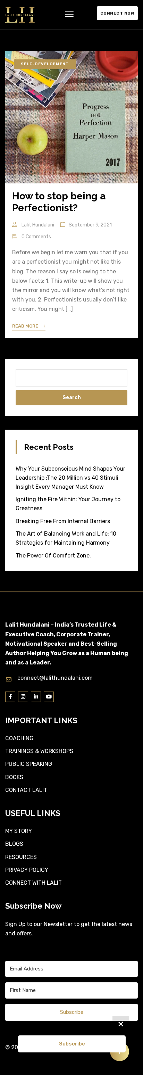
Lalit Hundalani (37, 225)
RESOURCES (21, 857)
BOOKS (14, 777)
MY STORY (18, 831)
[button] (69, 14)
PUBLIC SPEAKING (28, 764)
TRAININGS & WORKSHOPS (39, 751)
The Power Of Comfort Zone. (53, 555)
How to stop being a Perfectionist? (59, 202)
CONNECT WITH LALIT (33, 882)
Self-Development (45, 64)
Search (71, 397)
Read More (25, 326)
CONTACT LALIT (26, 790)
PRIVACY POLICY (26, 870)
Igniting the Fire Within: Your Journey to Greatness (68, 504)
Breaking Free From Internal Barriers (63, 521)
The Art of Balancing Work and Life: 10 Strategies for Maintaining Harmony (66, 538)
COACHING (19, 738)
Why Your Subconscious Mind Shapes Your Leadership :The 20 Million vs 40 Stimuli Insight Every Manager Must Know (70, 477)
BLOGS (14, 844)
